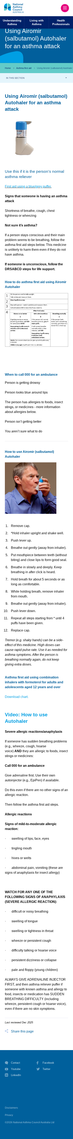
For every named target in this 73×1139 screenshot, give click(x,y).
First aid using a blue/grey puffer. (28, 186)
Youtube (15, 1069)
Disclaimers (11, 1107)
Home (8, 68)
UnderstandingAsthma (12, 22)
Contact (15, 1062)
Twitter (46, 1069)
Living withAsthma (37, 22)
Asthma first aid (23, 68)
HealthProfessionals (61, 22)
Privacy (9, 1115)
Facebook (48, 1062)
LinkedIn (16, 1075)
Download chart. (16, 697)
